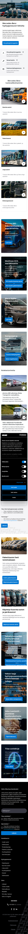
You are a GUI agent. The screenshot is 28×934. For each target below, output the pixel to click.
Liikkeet (4, 884)
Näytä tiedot (20, 482)
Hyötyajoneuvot (6, 859)
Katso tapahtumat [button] (12, 359)
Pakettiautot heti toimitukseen (10, 558)
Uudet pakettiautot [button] (9, 578)
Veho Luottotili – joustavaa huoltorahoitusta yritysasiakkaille (13, 715)
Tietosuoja (13, 925)
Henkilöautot (5, 838)
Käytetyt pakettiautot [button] (10, 582)
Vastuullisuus (6, 889)
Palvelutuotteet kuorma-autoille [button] (16, 661)
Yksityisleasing (6, 847)
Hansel (4, 873)
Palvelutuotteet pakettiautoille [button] (16, 665)
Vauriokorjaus (6, 854)
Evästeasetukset (13, 921)
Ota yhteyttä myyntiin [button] (10, 43)
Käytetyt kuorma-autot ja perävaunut (13, 610)
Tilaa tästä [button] (9, 766)
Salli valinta (14, 492)
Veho (2, 880)
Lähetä (4, 525)
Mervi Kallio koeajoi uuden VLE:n (11, 301)
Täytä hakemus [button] (11, 736)
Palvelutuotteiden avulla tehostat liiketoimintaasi (13, 638)
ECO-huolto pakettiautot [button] (14, 286)
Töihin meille (5, 886)
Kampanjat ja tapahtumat (11, 337)
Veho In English (6, 896)
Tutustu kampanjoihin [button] (13, 354)
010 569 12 (12, 904)
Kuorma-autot (6, 865)
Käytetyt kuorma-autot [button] (10, 624)
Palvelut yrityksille (7, 849)
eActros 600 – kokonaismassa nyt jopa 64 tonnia (14, 226)
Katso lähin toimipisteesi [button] (14, 699)
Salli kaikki (14, 487)
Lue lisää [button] (8, 242)
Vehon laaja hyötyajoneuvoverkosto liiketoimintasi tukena (16, 677)
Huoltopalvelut (6, 852)
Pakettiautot (5, 863)
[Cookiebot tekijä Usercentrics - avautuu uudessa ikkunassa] (19, 435)
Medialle (4, 891)
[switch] (24, 466)
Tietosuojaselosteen (9, 829)
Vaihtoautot (5, 844)
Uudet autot (5, 842)
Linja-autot (5, 868)
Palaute (13, 929)
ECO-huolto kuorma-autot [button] (14, 281)
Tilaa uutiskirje (12, 748)
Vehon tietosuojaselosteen (10, 520)
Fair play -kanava (7, 894)
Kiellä (14, 497)
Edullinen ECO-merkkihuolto (12, 262)
